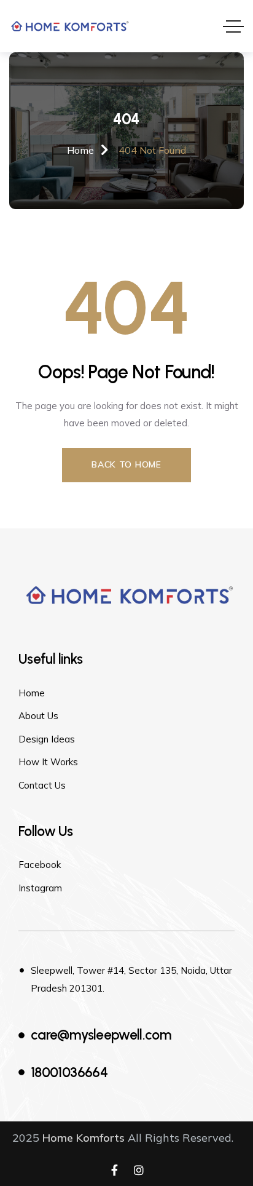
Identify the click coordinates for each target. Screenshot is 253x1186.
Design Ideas (46, 739)
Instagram (40, 888)
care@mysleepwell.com (101, 1035)
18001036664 (69, 1072)
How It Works (48, 762)
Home (31, 693)
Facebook (39, 864)
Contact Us (42, 785)
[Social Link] (114, 1170)
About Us (38, 716)
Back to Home (126, 464)
